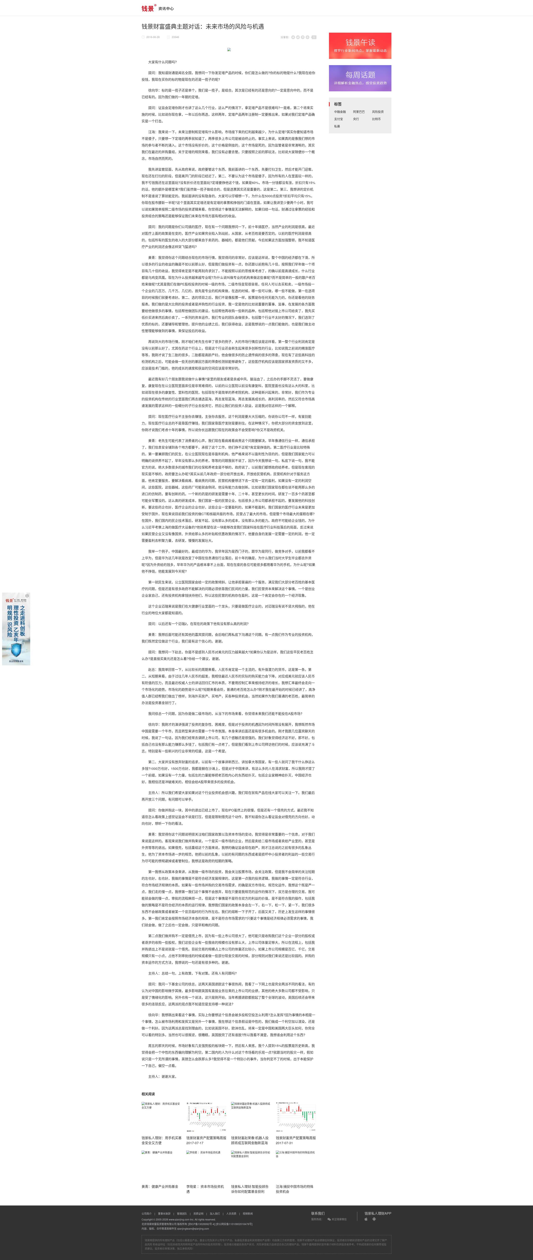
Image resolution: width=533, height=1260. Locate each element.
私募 (337, 126)
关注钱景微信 (339, 1219)
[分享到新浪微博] (298, 37)
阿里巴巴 (359, 111)
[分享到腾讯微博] (303, 37)
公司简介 (147, 1213)
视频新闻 (248, 1213)
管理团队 (182, 1213)
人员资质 (231, 1213)
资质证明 (198, 1213)
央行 (356, 119)
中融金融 (340, 111)
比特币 (376, 119)
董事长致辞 (164, 1213)
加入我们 (215, 1213)
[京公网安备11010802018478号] (234, 1224)
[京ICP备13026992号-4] (201, 1224)
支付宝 (338, 119)
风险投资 (378, 111)
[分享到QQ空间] (293, 37)
